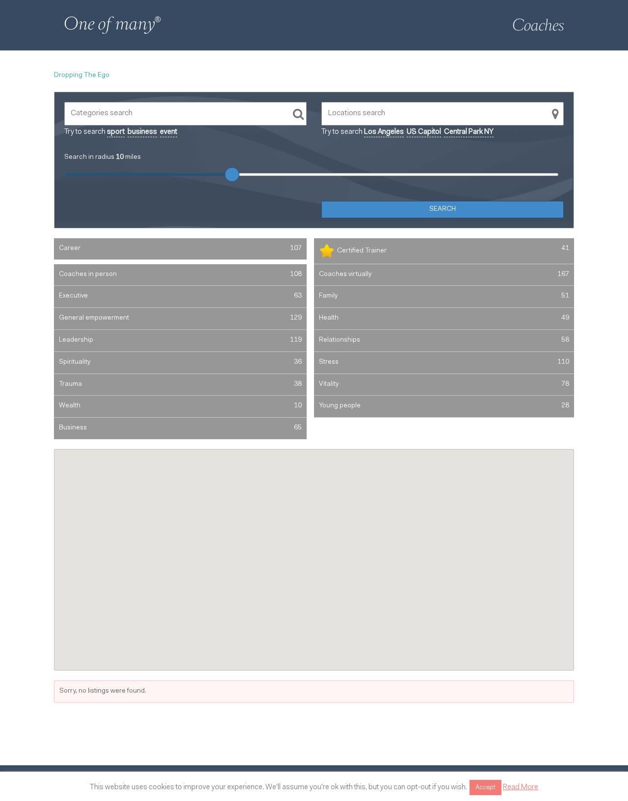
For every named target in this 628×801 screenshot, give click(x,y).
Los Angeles (384, 132)
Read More (520, 787)
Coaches (538, 25)
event (168, 132)
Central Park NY (469, 132)
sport (116, 132)
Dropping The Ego (81, 75)
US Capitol (424, 132)
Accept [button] (485, 787)
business (142, 132)
